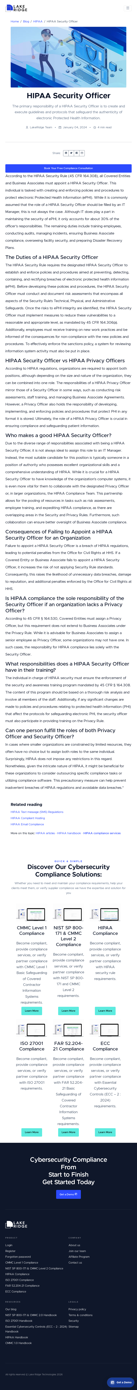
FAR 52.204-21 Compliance (22, 1285)
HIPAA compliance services (102, 833)
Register (10, 1251)
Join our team (77, 1251)
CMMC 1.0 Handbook (18, 1343)
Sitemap (73, 1326)
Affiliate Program (79, 1257)
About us (74, 1245)
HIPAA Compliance (17, 1274)
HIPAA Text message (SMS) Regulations (37, 812)
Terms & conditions (80, 1315)
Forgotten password (18, 1257)
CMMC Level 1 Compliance (21, 1262)
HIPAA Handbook (16, 1337)
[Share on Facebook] (76, 153)
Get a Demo (67, 1194)
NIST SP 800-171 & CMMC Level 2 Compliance (34, 1268)
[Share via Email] (82, 153)
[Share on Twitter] (71, 153)
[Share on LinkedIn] (66, 153)
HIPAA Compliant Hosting (28, 818)
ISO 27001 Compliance (19, 1280)
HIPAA (38, 21)
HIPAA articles (45, 833)
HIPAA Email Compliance (27, 824)
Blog (26, 21)
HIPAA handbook (69, 833)
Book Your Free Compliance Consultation (68, 168)
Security (73, 1321)
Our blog (10, 1309)
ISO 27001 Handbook (18, 1321)
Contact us (75, 1262)
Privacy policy (77, 1309)
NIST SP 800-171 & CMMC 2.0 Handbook (31, 1315)
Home (15, 21)
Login (8, 1245)
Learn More (32, 1011)
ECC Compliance (15, 1291)
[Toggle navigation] (128, 8)
